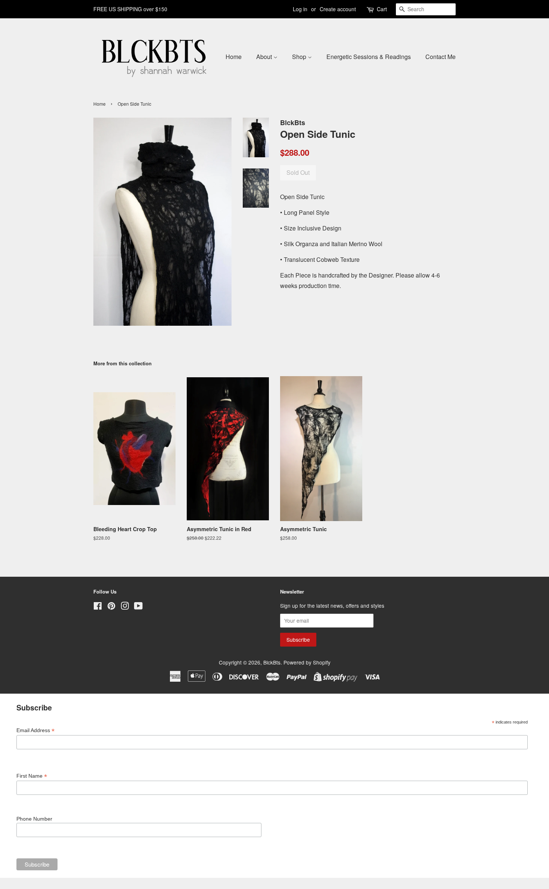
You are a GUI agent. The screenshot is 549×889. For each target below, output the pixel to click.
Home (234, 56)
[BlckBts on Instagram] (125, 607)
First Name (31, 776)
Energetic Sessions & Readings (368, 56)
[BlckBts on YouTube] (138, 607)
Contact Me (440, 56)
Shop (300, 56)
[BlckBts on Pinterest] (111, 607)
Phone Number (34, 819)
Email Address (35, 730)
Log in (300, 9)
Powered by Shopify (307, 662)
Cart (382, 9)
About (264, 56)
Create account (338, 9)
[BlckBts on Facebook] (97, 607)
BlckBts (271, 662)
